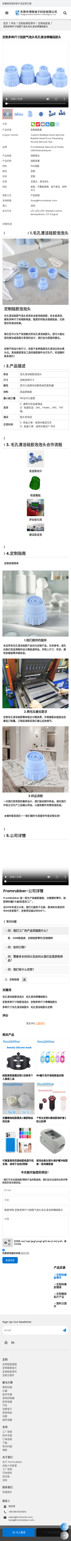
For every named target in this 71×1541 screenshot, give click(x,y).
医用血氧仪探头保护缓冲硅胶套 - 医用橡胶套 (52, 1162)
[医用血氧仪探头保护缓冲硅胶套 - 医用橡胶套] (52, 1141)
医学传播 (7, 1394)
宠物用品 (7, 1412)
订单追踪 (7, 1439)
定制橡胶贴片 (9, 1368)
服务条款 (25, 1253)
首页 (5, 23)
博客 (4, 1450)
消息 (4, 1480)
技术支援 (7, 1435)
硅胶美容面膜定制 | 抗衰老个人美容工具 (17, 1077)
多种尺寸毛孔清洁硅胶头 (15, 1007)
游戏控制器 (8, 1398)
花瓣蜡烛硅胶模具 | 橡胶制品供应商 (17, 1119)
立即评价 (40, 1023)
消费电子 (7, 1409)
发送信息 (10, 1260)
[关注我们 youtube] (5, 1342)
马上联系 (21, 1532)
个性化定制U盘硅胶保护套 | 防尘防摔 (51, 1119)
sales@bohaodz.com (20, 1517)
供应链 (6, 1476)
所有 (13, 23)
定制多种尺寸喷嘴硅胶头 (44, 1002)
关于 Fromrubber (12, 1462)
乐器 (4, 1391)
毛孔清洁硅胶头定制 (41, 1007)
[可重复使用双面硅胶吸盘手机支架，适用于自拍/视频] (18, 1141)
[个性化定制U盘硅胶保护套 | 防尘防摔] (52, 1098)
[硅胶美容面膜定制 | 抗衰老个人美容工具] (18, 1056)
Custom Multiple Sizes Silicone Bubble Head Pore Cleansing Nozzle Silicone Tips (47, 138)
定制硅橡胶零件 (26, 23)
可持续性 (7, 1473)
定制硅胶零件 (9, 1371)
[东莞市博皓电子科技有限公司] (36, 13)
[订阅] (64, 1330)
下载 (4, 1443)
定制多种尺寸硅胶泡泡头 (15, 1002)
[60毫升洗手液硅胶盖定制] (52, 1056)
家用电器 (7, 1401)
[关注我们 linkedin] (12, 1342)
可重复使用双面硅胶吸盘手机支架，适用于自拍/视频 (18, 1162)
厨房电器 (7, 1420)
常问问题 (7, 1446)
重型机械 (7, 1387)
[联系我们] (64, 1527)
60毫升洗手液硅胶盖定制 (50, 1075)
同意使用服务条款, (15, 1253)
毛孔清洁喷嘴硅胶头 (37, 996)
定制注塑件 (8, 1375)
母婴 (4, 1416)
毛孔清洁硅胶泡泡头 (13, 996)
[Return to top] (64, 1535)
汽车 (4, 1405)
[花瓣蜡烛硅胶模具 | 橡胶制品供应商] (18, 1098)
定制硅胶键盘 (9, 1364)
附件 (9, 1242)
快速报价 (7, 1492)
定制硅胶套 (44, 23)
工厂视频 (7, 1431)
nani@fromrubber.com (21, 1520)
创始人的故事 (9, 1465)
